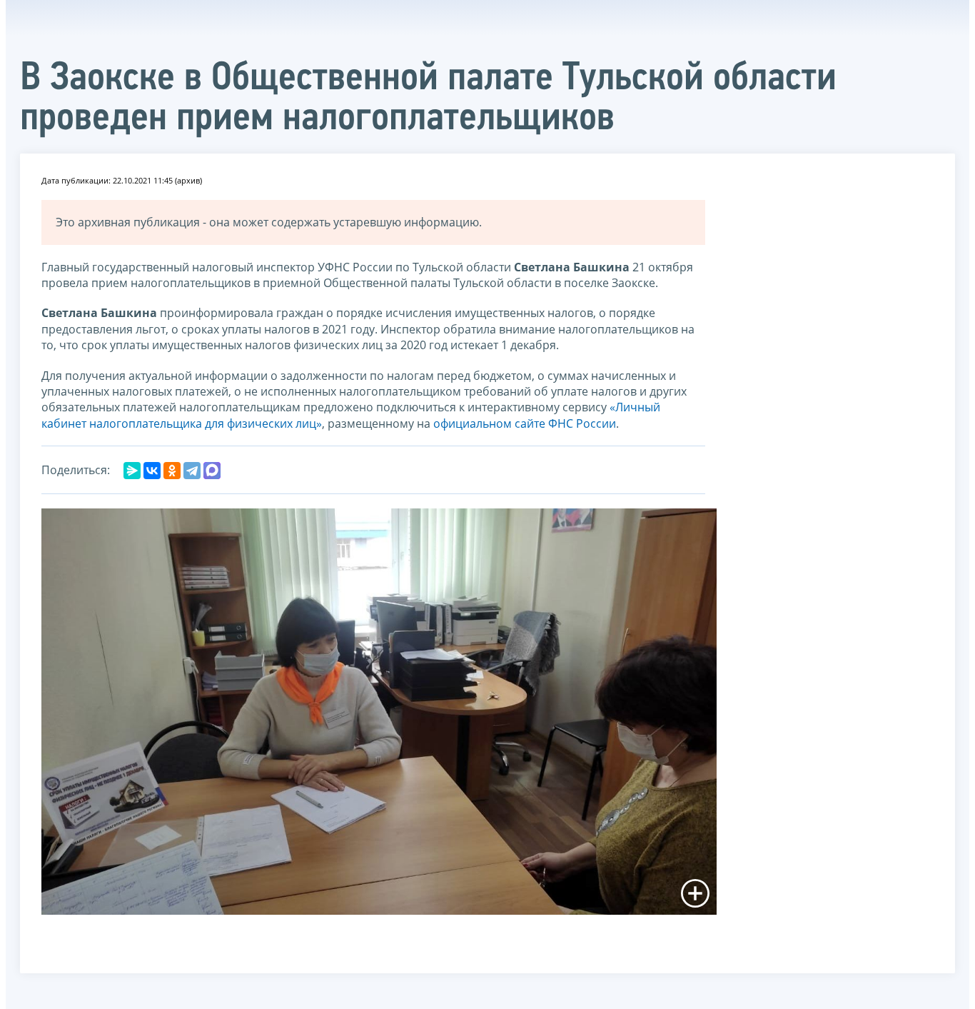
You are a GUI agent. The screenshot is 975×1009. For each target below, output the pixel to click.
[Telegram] (192, 470)
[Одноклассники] (172, 470)
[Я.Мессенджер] (132, 470)
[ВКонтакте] (152, 470)
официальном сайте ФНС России (524, 423)
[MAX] (212, 470)
